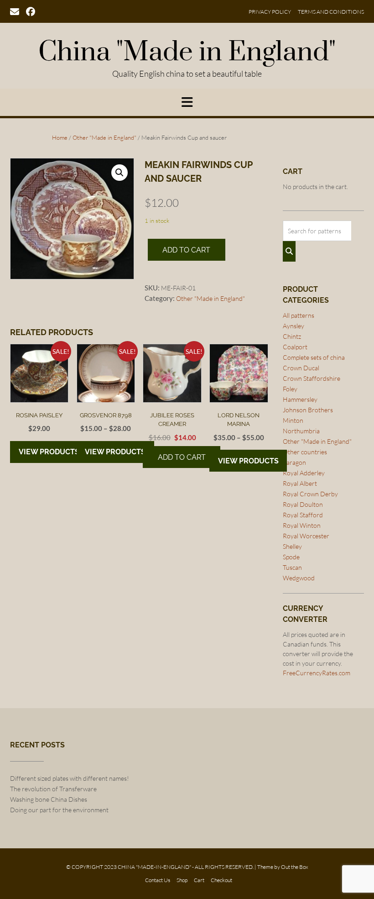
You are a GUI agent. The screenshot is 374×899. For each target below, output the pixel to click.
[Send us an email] (14, 10)
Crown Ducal (301, 368)
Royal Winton (302, 525)
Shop (182, 880)
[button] (119, 172)
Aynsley (293, 326)
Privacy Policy (270, 12)
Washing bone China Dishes (48, 799)
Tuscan (292, 567)
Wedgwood (299, 578)
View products (49, 451)
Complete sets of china (314, 357)
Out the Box (294, 866)
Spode (291, 557)
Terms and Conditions (331, 12)
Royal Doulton (303, 504)
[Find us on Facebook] (30, 10)
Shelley (292, 546)
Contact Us (157, 880)
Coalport (295, 347)
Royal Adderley (304, 473)
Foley (290, 389)
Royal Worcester (306, 536)
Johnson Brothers (308, 410)
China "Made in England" (187, 52)
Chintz (292, 336)
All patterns (298, 315)
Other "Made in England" (104, 137)
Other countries (305, 452)
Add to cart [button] (182, 457)
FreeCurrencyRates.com (316, 673)
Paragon (294, 462)
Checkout (221, 880)
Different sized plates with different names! (69, 778)
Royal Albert (300, 483)
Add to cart (186, 250)
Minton (293, 420)
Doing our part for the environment (59, 810)
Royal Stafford (303, 515)
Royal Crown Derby (310, 494)
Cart (199, 880)
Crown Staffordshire (311, 378)
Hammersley (300, 399)
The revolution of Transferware (53, 789)
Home (60, 137)
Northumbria (301, 431)
